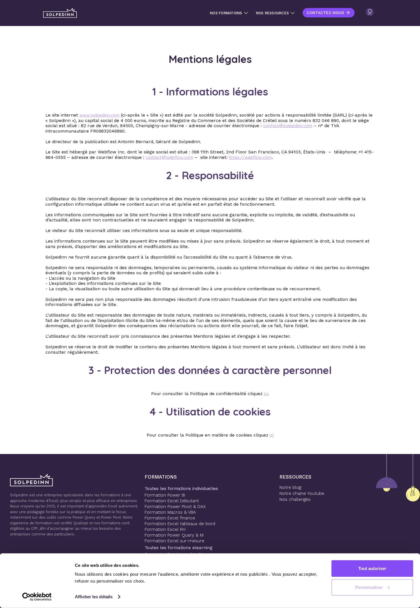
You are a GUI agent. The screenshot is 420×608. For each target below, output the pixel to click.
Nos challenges (295, 499)
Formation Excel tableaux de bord (180, 523)
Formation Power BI (165, 495)
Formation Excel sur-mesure (174, 540)
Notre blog (290, 487)
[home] (60, 13)
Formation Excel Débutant (172, 500)
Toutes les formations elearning (179, 547)
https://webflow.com (250, 157)
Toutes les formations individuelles (181, 488)
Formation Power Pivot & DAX (175, 506)
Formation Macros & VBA (170, 512)
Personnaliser (369, 587)
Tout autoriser (372, 568)
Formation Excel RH (165, 529)
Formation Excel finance (170, 518)
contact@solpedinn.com (287, 125)
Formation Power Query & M (174, 535)
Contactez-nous (325, 12)
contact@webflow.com (169, 157)
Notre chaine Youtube (301, 493)
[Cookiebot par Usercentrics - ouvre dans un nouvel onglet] (37, 597)
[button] (229, 13)
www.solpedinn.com (99, 115)
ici (266, 393)
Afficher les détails (94, 596)
